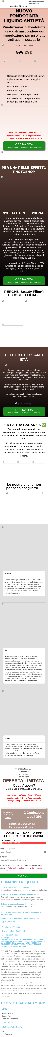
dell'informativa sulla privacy (17, 868)
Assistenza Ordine (10, 935)
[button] (24, 887)
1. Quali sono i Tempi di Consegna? (15, 887)
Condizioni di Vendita (11, 927)
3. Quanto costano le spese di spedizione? (19, 904)
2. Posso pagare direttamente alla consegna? (20, 894)
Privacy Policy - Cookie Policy (14, 931)
